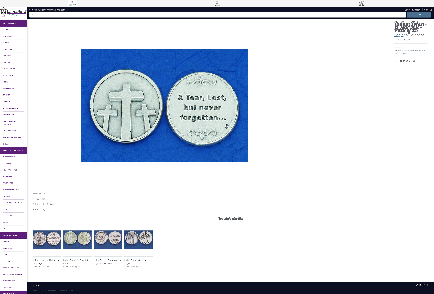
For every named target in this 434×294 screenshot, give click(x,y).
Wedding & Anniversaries (12, 274)
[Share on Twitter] (404, 60)
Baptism (6, 242)
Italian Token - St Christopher (107, 260)
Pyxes (5, 209)
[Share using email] (414, 60)
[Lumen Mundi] (13, 12)
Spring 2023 (7, 49)
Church (5, 255)
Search (36, 285)
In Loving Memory (403, 50)
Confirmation (8, 261)
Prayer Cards (8, 183)
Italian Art (7, 163)
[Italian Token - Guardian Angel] (138, 240)
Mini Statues (7, 176)
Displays (6, 144)
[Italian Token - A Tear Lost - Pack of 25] (164, 105)
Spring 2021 (7, 56)
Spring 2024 (7, 36)
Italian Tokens (414, 50)
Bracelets (7, 95)
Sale (4, 229)
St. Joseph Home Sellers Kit (13, 202)
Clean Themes (57, 290)
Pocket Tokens (8, 75)
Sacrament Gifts (403, 53)
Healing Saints (8, 88)
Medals (5, 82)
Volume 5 (6, 30)
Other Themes (8, 287)
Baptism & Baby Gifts (10, 108)
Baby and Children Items (12, 137)
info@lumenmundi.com (54, 9)
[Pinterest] (427, 286)
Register (416, 9)
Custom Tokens (9, 281)
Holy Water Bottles (10, 170)
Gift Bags (6, 101)
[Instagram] (424, 286)
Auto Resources (9, 157)
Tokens (403, 47)
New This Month (9, 69)
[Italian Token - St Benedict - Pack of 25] (77, 240)
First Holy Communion (11, 268)
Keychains (7, 196)
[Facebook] (420, 286)
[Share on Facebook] (401, 60)
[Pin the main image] (407, 60)
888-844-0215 (35, 9)
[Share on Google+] (410, 60)
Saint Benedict (8, 114)
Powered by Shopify (68, 290)
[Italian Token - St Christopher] (108, 240)
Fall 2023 (6, 43)
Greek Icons (7, 215)
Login (407, 9)
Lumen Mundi (42, 290)
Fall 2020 (6, 62)
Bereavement (8, 248)
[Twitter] (417, 286)
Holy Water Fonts (9, 131)
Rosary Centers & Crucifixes (9, 122)
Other (5, 222)
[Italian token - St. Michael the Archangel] (47, 240)
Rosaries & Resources (11, 189)
